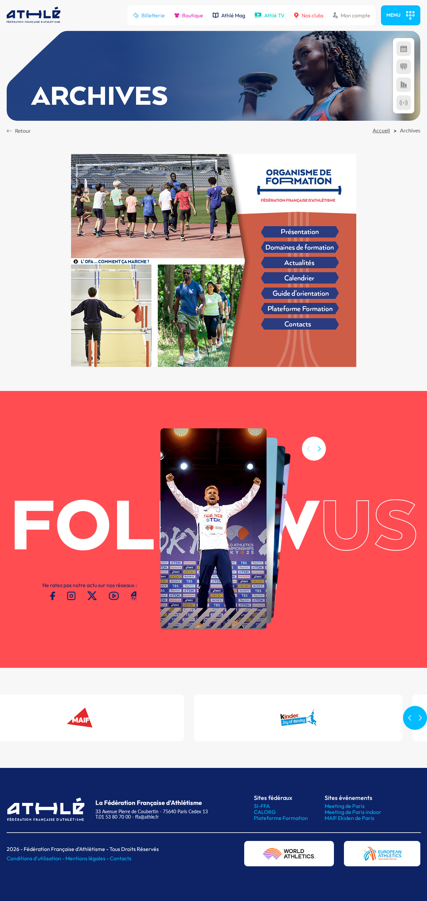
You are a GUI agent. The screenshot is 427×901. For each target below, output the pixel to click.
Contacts (120, 858)
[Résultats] (403, 66)
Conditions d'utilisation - (36, 858)
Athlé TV (274, 15)
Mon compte (355, 15)
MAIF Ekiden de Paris (349, 818)
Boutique (192, 15)
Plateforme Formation (281, 818)
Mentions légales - (87, 858)
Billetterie (153, 15)
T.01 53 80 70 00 (113, 817)
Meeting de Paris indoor (353, 812)
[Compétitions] (403, 48)
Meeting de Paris (345, 806)
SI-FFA (262, 806)
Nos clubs (313, 15)
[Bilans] (403, 84)
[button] (319, 448)
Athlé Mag (233, 15)
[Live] (403, 102)
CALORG (265, 812)
